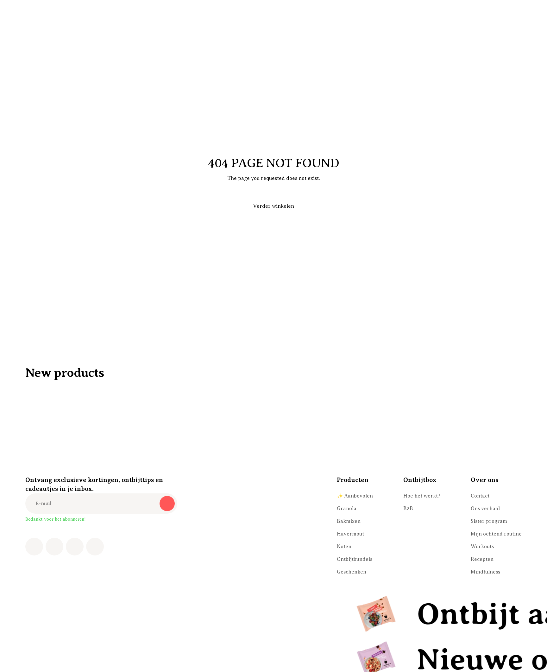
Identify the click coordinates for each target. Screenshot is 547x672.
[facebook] (34, 546)
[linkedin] (95, 546)
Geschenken (351, 572)
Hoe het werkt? (421, 496)
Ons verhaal (485, 508)
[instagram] (54, 546)
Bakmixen (349, 521)
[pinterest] (75, 546)
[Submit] (167, 503)
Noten (344, 546)
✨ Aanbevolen (355, 496)
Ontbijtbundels (354, 559)
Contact (480, 496)
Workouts (482, 546)
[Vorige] (496, 412)
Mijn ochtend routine (496, 534)
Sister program (489, 521)
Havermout (350, 534)
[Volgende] (514, 412)
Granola (346, 508)
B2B (408, 508)
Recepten (482, 559)
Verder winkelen (273, 206)
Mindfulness (485, 572)
